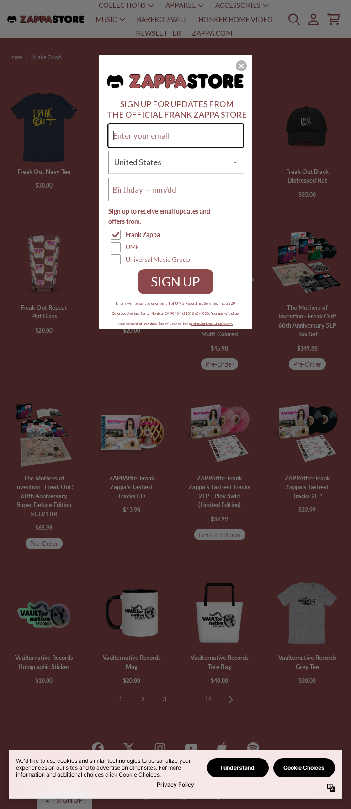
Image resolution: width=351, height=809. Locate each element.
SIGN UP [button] (175, 281)
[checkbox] (177, 235)
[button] (241, 65)
